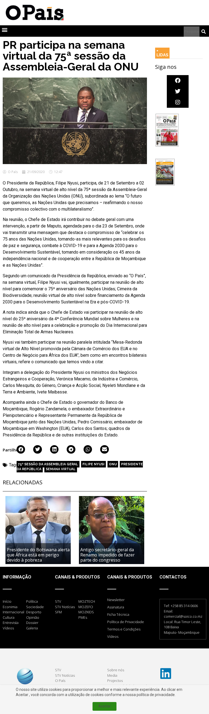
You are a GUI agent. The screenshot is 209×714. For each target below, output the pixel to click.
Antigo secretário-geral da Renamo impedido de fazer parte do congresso (107, 555)
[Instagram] (178, 102)
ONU (113, 464)
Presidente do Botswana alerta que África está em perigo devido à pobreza (38, 555)
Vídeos (112, 636)
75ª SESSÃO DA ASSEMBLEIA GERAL (48, 464)
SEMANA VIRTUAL (61, 469)
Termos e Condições (123, 629)
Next (66, 529)
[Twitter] (178, 91)
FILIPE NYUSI (93, 464)
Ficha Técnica (118, 614)
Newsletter (116, 599)
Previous (10, 529)
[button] (4, 29)
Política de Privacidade (125, 621)
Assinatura (115, 607)
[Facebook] (178, 80)
